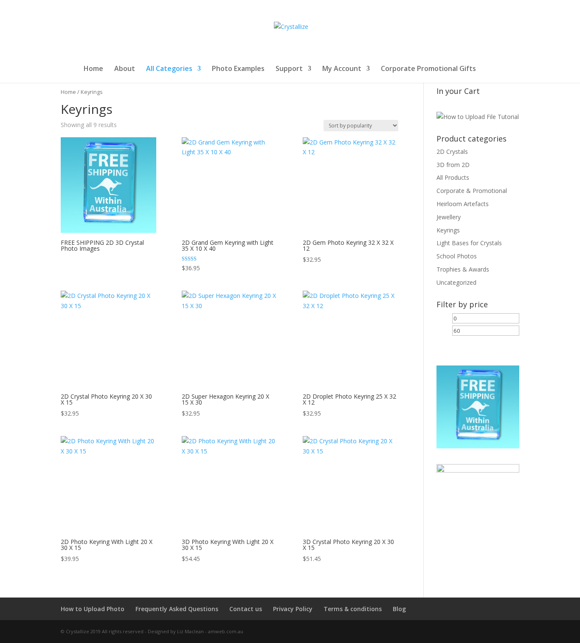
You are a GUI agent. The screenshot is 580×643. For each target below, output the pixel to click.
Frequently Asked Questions (176, 609)
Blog (399, 609)
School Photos (456, 256)
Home (93, 69)
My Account (341, 69)
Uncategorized (456, 282)
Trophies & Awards (462, 269)
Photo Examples (238, 69)
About (124, 69)
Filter (450, 345)
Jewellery (448, 217)
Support (289, 69)
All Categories (169, 69)
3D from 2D (453, 165)
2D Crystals (452, 151)
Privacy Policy (293, 609)
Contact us (245, 609)
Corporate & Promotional (471, 191)
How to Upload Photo (92, 609)
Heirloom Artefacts (462, 204)
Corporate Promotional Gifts (428, 69)
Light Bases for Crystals (469, 243)
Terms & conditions (353, 609)
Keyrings (448, 230)
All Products (452, 177)
